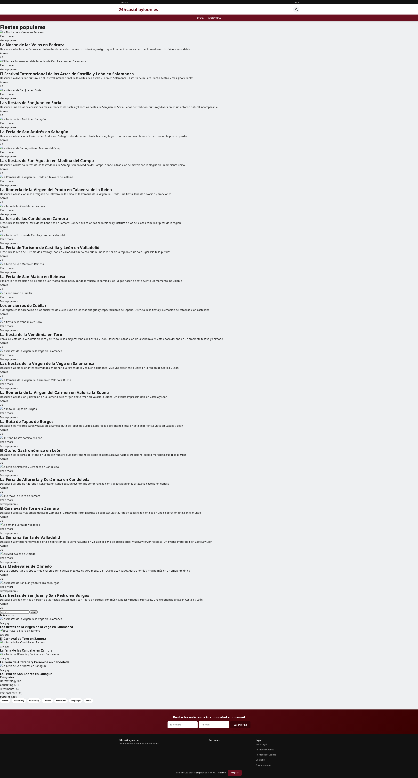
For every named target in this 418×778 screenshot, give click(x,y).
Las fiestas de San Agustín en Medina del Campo (47, 160)
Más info (222, 772)
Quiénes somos (263, 765)
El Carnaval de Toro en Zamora (29, 508)
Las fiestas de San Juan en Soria (30, 102)
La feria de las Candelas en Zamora (34, 218)
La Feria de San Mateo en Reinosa (32, 276)
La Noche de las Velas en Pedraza (32, 44)
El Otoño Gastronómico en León (31, 450)
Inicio (200, 18)
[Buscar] (296, 9)
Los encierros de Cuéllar (23, 305)
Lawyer (5, 700)
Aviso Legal (261, 744)
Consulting (9, 685)
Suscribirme (240, 724)
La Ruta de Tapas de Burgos (27, 421)
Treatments (9, 689)
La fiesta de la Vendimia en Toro (31, 334)
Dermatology (11, 681)
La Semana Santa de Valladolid (30, 537)
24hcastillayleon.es (138, 9)
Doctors (47, 700)
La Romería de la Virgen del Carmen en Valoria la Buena (54, 392)
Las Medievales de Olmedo (26, 566)
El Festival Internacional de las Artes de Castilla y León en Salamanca (67, 73)
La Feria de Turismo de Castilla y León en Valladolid (49, 247)
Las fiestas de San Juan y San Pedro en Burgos (44, 595)
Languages (76, 700)
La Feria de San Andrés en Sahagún (34, 131)
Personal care (11, 693)
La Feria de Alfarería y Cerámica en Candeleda (45, 479)
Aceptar (234, 772)
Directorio (214, 18)
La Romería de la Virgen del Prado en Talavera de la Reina (56, 189)
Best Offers (61, 700)
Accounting (19, 700)
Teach (88, 700)
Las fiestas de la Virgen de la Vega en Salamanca (47, 363)
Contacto (295, 2)
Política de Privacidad (266, 754)
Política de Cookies (265, 749)
